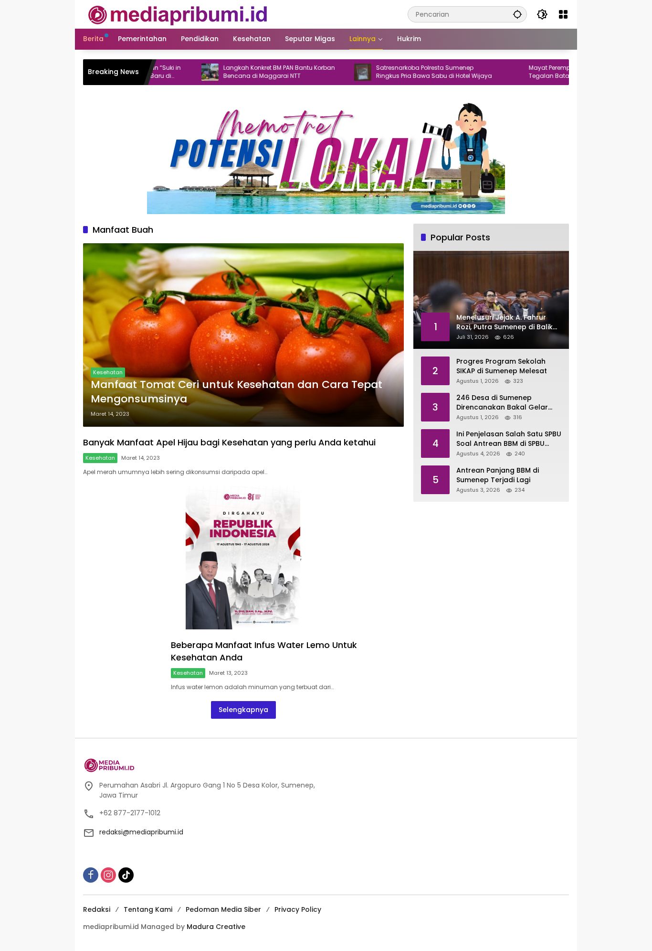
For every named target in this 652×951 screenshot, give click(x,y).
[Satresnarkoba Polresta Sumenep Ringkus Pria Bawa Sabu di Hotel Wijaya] (333, 72)
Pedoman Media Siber (223, 909)
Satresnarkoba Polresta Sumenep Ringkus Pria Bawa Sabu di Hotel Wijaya (405, 72)
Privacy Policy (297, 909)
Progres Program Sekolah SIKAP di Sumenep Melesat (501, 366)
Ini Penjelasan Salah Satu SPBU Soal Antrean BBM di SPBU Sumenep (508, 439)
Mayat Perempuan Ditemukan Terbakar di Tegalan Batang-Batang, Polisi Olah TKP (560, 72)
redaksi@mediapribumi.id (141, 832)
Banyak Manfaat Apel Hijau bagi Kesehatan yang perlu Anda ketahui (229, 442)
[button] (517, 14)
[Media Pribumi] (178, 14)
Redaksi (96, 909)
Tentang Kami (148, 909)
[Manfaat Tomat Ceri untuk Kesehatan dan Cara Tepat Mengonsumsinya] (243, 335)
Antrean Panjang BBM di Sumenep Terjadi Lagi (497, 475)
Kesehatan (108, 372)
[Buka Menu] (563, 14)
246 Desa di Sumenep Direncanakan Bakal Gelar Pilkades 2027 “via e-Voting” (505, 402)
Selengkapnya (243, 709)
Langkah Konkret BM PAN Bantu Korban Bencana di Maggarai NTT (250, 72)
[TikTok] (126, 875)
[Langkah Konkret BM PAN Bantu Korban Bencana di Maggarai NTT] (180, 72)
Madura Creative (216, 926)
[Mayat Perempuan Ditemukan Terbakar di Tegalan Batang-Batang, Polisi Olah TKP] (486, 72)
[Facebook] (90, 875)
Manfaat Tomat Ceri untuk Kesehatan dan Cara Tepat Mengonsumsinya (236, 392)
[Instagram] (108, 875)
